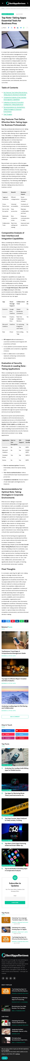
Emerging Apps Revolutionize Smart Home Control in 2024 (20, 1040)
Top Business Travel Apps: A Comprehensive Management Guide (14, 652)
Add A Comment (15, 716)
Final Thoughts (8, 114)
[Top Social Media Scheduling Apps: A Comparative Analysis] (15, 857)
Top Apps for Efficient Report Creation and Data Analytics (14, 680)
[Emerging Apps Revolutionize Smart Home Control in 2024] (6, 1040)
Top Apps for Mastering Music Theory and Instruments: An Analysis (14, 795)
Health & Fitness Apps (7, 815)
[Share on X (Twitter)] (11, 27)
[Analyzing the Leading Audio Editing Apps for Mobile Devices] (15, 757)
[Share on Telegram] (20, 27)
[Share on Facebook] (8, 27)
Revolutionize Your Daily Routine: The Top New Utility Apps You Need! (19, 1008)
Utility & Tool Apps (7, 840)
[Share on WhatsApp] (23, 27)
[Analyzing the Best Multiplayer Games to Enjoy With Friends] (6, 1031)
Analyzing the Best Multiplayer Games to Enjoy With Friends (20, 1031)
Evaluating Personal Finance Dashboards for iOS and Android (19, 1022)
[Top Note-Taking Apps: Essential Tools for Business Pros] (15, 40)
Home (3, 8)
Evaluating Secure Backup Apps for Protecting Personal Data (19, 999)
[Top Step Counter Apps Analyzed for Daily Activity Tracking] (15, 807)
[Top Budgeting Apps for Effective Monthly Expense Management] (6, 939)
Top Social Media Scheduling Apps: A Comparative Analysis (16, 869)
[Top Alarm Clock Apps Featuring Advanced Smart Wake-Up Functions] (15, 832)
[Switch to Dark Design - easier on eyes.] (27, 3)
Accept (4, 1058)
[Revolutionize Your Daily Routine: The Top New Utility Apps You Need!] (6, 1008)
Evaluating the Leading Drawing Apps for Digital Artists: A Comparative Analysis (19, 930)
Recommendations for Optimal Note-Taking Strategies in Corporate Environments (14, 109)
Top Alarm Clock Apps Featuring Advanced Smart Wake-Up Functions (15, 845)
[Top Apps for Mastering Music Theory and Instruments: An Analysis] (15, 782)
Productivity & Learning (8, 865)
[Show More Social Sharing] (27, 27)
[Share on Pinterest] (14, 27)
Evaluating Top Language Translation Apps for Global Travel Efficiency (20, 920)
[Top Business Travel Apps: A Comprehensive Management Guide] (15, 640)
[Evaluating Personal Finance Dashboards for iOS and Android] (6, 1023)
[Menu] (2, 3)
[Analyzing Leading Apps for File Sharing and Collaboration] (15, 695)
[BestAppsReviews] (15, 3)
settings (18, 1054)
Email (15, 895)
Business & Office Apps (7, 14)
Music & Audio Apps (7, 765)
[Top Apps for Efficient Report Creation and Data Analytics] (15, 667)
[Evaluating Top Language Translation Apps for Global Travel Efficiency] (6, 920)
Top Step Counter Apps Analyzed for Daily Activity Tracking (16, 819)
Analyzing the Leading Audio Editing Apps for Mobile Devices (16, 769)
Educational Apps (6, 790)
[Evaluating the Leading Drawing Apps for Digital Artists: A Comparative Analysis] (6, 930)
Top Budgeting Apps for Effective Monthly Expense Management (20, 939)
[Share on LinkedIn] (17, 27)
